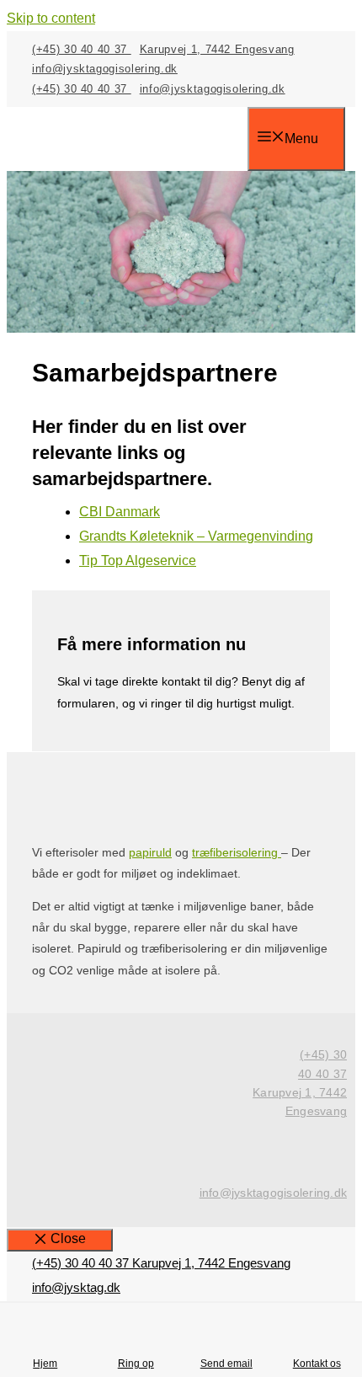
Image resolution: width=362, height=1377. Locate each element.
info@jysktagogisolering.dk (105, 68)
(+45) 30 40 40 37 (81, 49)
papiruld (150, 852)
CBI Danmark (119, 511)
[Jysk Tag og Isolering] (140, 140)
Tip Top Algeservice (137, 560)
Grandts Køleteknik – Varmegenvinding (196, 536)
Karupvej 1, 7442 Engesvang (217, 49)
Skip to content (51, 18)
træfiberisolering (236, 852)
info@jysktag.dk (76, 1287)
